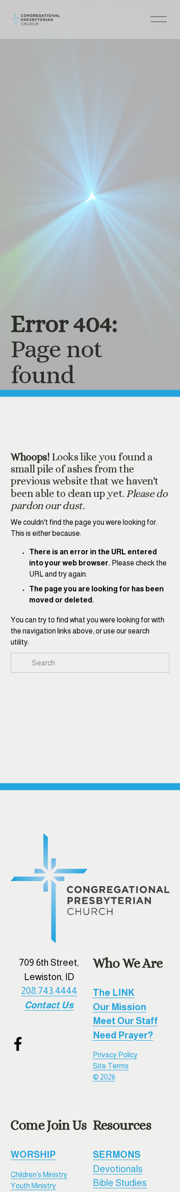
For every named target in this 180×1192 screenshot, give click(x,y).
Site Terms (111, 1066)
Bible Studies (120, 1183)
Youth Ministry (33, 1186)
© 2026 (104, 1077)
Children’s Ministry (39, 1175)
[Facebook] (18, 1044)
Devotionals (118, 1169)
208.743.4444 (49, 991)
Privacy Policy (115, 1055)
